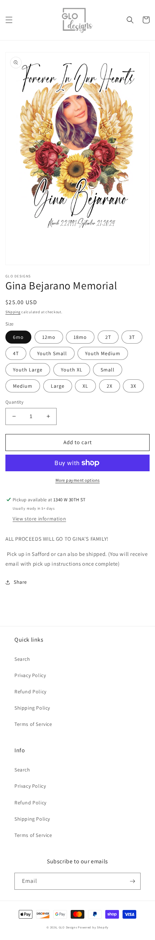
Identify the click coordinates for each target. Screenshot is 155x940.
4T (16, 353)
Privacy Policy (30, 675)
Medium (22, 386)
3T (132, 337)
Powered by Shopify (93, 927)
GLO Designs (68, 927)
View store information (39, 518)
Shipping (13, 312)
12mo (49, 337)
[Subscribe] (132, 881)
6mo (18, 337)
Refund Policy (30, 691)
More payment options (78, 480)
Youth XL (72, 369)
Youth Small (52, 353)
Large (58, 386)
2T (108, 337)
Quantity (14, 402)
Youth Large (28, 369)
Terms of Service (33, 724)
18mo (80, 337)
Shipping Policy (32, 708)
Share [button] (20, 582)
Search (22, 659)
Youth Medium (102, 353)
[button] (9, 20)
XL (85, 386)
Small (108, 369)
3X (133, 386)
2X (109, 386)
